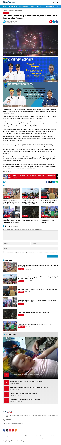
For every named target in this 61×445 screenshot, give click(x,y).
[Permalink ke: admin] (5, 21)
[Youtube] (13, 430)
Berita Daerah (45, 215)
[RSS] (16, 430)
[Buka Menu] (54, 2)
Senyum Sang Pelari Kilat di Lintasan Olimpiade (23, 393)
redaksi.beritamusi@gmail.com (14, 423)
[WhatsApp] (56, 182)
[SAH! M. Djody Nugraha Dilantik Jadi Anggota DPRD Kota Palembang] (49, 193)
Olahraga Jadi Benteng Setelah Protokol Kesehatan (25, 399)
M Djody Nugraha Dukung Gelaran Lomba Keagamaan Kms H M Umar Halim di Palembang (11, 202)
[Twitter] (50, 182)
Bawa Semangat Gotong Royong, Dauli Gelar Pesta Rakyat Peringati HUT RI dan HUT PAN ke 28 (30, 202)
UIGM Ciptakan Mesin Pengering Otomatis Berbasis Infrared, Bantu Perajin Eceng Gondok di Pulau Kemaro (11, 220)
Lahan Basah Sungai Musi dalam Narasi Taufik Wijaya (30, 219)
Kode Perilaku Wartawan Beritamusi (30, 436)
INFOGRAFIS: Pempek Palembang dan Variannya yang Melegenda (29, 387)
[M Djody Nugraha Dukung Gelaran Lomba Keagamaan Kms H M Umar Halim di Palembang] (11, 193)
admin (8, 21)
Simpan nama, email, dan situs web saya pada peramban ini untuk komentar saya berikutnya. (31, 252)
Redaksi (15, 436)
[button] (57, 2)
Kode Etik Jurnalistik (23, 438)
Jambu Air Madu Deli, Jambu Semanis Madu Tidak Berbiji (26, 381)
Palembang (5, 13)
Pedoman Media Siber (49, 436)
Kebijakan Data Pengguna (38, 438)
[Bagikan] (56, 21)
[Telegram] (53, 182)
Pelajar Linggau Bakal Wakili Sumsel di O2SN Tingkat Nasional (49, 220)
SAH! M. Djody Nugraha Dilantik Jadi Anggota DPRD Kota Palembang (49, 202)
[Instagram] (10, 430)
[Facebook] (47, 182)
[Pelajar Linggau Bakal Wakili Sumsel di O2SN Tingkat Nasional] (49, 212)
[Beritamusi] (9, 2)
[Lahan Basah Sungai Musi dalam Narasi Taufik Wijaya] (30, 212)
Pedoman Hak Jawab (9, 438)
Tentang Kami (7, 436)
